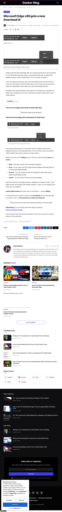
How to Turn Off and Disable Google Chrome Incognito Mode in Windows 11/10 (34, 407)
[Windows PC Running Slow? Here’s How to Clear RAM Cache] (7, 440)
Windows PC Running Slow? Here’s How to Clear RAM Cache (30, 438)
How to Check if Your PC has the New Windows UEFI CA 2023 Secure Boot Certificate (35, 362)
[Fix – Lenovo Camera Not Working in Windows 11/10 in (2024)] (7, 400)
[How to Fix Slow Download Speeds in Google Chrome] (17, 299)
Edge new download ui (25, 221)
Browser (6, 11)
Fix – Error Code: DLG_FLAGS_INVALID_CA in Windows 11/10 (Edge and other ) (35, 415)
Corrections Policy (30, 498)
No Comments (46, 25)
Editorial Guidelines (45, 498)
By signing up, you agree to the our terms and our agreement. (32, 478)
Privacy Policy (41, 478)
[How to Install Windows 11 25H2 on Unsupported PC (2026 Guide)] (7, 355)
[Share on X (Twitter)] (13, 29)
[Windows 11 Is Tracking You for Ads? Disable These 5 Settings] (7, 338)
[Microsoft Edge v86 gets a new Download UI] (31, 51)
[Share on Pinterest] (15, 29)
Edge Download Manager (10, 221)
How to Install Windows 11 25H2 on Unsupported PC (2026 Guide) (32, 353)
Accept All (15, 504)
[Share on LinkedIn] (18, 29)
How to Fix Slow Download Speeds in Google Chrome (15, 312)
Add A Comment (31, 322)
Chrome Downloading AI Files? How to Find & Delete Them (16, 286)
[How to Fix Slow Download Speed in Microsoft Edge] (45, 273)
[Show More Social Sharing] (21, 29)
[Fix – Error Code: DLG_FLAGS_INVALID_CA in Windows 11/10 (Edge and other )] (7, 417)
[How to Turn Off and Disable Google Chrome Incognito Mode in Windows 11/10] (7, 409)
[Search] (57, 2)
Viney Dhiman (11, 25)
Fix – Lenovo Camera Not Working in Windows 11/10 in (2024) (31, 398)
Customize (9, 500)
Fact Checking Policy (31, 500)
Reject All (21, 500)
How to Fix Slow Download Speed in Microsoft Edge (43, 286)
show (16, 101)
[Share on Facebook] (10, 29)
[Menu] (5, 2)
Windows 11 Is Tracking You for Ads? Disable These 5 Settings (31, 336)
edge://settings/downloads (14, 209)
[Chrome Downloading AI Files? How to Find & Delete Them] (17, 273)
